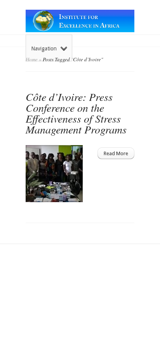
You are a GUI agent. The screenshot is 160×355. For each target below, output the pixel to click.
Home (32, 59)
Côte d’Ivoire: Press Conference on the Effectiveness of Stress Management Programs (76, 113)
